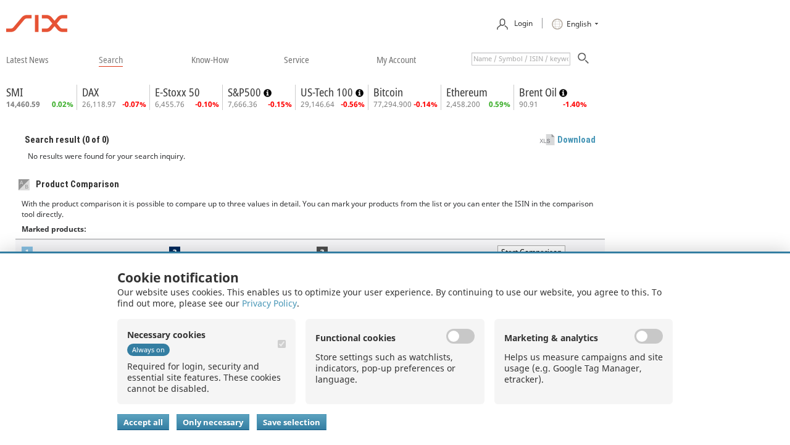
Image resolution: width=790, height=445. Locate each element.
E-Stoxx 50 (177, 92)
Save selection (291, 422)
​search (111, 59)
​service (296, 59)
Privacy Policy (269, 303)
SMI (14, 92)
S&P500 (246, 92)
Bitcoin (388, 92)
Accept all (143, 422)
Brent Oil (539, 92)
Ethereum (467, 92)
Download (576, 139)
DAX (90, 92)
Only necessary (213, 422)
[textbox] (521, 59)
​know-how (210, 59)
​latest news (27, 59)
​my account (396, 59)
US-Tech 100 (328, 92)
